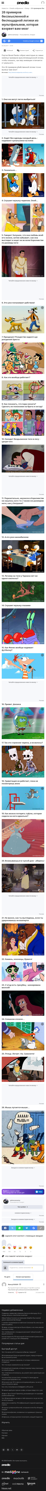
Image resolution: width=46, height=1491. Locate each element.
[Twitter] (12, 1450)
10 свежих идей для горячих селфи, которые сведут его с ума (22, 1390)
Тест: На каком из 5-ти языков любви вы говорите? (19, 1352)
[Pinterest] (21, 1450)
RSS (3, 1438)
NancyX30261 (13, 1284)
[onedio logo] (22, 1465)
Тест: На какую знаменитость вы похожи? (16, 1365)
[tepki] (4, 1247)
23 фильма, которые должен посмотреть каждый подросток (22, 1417)
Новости (5, 8)
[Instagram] (3, 1450)
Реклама (4, 1433)
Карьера (4, 1435)
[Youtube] (17, 1450)
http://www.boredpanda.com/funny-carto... (21, 72)
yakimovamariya (21, 34)
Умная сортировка (23, 1277)
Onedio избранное (16, 8)
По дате (7, 1277)
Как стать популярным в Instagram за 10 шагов (17, 1387)
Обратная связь (7, 1430)
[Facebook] (8, 1450)
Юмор (27, 8)
